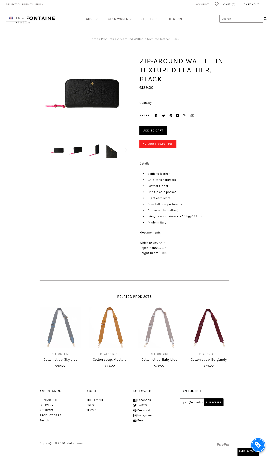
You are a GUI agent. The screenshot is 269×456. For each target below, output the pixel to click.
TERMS (91, 410)
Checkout (251, 4)
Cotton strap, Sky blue (60, 359)
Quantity (145, 103)
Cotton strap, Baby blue (159, 359)
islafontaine (60, 354)
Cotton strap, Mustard (110, 359)
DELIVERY (46, 405)
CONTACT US (48, 400)
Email (141, 420)
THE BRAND (94, 400)
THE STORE (174, 19)
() (229, 4)
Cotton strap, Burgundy (209, 359)
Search (44, 420)
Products (107, 39)
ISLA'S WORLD (117, 19)
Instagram (144, 415)
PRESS (91, 405)
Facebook (143, 400)
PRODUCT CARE (50, 415)
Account (202, 4)
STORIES (147, 19)
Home (94, 39)
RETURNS (46, 410)
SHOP (90, 19)
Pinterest (143, 410)
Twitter (141, 405)
